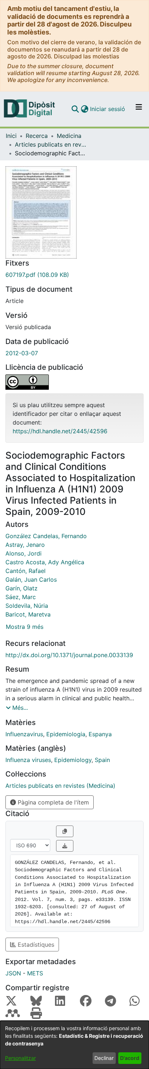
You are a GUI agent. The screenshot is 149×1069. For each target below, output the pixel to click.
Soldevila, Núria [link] (26, 605)
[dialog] (74, 1045)
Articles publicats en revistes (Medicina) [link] (51, 144)
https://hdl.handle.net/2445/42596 (60, 431)
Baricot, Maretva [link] (28, 614)
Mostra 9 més (24, 626)
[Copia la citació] (64, 831)
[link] (74, 274)
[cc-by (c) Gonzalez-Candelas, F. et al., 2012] (74, 382)
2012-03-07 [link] (21, 353)
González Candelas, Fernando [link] (46, 536)
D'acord (129, 1058)
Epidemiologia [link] (65, 734)
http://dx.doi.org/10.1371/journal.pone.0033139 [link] (69, 655)
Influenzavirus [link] (24, 734)
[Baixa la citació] (64, 846)
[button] (75, 109)
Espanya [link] (100, 734)
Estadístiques (35, 944)
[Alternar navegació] (139, 109)
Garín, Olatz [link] (21, 588)
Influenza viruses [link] (28, 759)
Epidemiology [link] (72, 759)
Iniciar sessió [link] (108, 108)
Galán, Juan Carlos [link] (31, 579)
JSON (13, 973)
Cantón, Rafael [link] (25, 570)
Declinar (104, 1058)
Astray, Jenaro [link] (25, 544)
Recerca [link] (37, 135)
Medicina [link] (69, 135)
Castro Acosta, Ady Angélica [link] (44, 562)
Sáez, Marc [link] (20, 597)
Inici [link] (11, 135)
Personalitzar (20, 1058)
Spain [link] (102, 759)
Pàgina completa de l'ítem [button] (52, 802)
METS (35, 973)
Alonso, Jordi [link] (23, 553)
